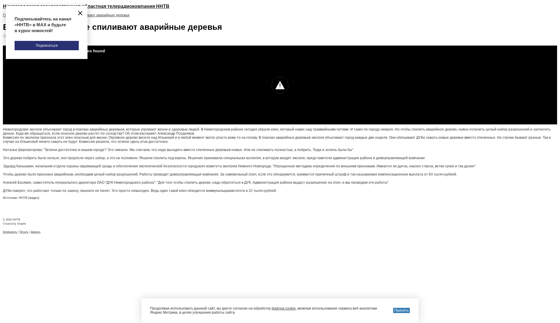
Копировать (10, 231)
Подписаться (47, 46)
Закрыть (36, 231)
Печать (24, 231)
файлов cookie (284, 308)
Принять (401, 310)
